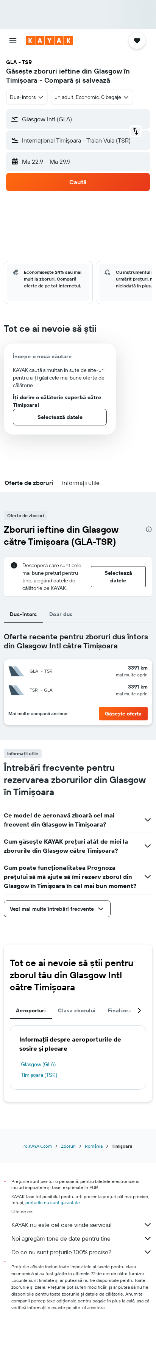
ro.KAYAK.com (37, 1146)
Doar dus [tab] (61, 614)
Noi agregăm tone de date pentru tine (61, 1238)
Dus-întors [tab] (23, 614)
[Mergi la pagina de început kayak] (49, 40)
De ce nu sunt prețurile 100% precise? (61, 1252)
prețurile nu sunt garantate (52, 1202)
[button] (13, 40)
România (94, 1146)
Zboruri (68, 1146)
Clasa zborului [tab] (76, 1010)
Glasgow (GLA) (38, 1064)
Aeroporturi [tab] (31, 1010)
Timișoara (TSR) (39, 1074)
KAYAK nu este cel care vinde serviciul (61, 1224)
